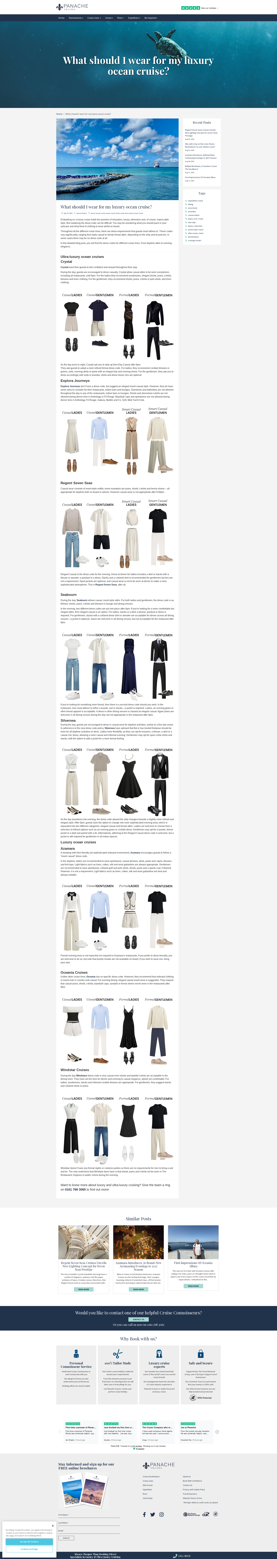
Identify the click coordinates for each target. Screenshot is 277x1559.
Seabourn (82, 600)
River (119, 17)
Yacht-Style (147, 1498)
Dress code (120, 213)
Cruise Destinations (151, 1476)
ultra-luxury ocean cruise (134, 213)
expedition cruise (195, 200)
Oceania (90, 976)
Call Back (184, 1556)
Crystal (64, 267)
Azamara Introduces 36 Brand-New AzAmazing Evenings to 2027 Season (138, 1266)
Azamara (135, 852)
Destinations (75, 17)
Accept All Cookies (29, 1542)
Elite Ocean (148, 1485)
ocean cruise (110, 213)
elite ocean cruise (195, 233)
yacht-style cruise (195, 229)
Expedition (133, 17)
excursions (192, 208)
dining (190, 204)
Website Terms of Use (192, 1498)
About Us (187, 1476)
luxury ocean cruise (98, 213)
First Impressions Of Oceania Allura (200, 177)
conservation (193, 215)
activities (192, 211)
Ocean (108, 17)
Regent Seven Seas (106, 584)
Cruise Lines (93, 17)
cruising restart (194, 240)
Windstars (81, 1075)
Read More (83, 1289)
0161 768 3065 (75, 1189)
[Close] (53, 1526)
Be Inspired (150, 17)
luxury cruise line (195, 226)
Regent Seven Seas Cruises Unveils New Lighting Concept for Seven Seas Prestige (201, 133)
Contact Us (138, 1319)
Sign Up (66, 1538)
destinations (193, 237)
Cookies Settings (29, 1549)
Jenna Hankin (81, 213)
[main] (29, 1539)
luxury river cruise (195, 218)
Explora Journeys (70, 386)
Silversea (110, 728)
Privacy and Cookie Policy (194, 1489)
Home (61, 17)
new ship (192, 222)
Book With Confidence (192, 1481)
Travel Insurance (190, 1494)
